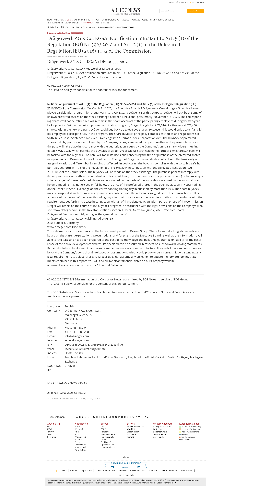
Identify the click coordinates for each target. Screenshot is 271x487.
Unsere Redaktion (169, 470)
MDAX (50, 429)
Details (159, 482)
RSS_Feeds (131, 434)
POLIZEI (145, 20)
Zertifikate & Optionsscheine (107, 443)
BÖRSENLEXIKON (182, 2)
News (64, 470)
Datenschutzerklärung (105, 470)
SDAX (49, 434)
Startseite (70, 27)
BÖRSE (70, 20)
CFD (102, 426)
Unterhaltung (80, 444)
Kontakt (130, 437)
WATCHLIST (200, 2)
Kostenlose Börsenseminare (160, 430)
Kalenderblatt (80, 450)
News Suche (193, 11)
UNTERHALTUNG (109, 20)
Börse (78, 27)
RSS (192, 2)
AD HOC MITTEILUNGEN (55, 23)
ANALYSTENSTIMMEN (72, 23)
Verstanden (168, 482)
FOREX (104, 429)
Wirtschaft (79, 429)
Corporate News (89, 27)
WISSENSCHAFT (124, 20)
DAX (49, 426)
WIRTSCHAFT (79, 20)
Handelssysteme (108, 434)
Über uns (152, 470)
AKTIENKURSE (59, 20)
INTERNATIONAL (157, 20)
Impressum (86, 470)
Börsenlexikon (57, 416)
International (80, 447)
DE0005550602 (77, 33)
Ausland (78, 439)
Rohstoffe (105, 431)
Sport (77, 434)
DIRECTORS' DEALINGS (102, 23)
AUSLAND (136, 20)
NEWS (49, 20)
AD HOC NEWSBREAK (136, 426)
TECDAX (50, 431)
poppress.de (158, 437)
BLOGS (171, 2)
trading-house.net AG (162, 426)
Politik (77, 431)
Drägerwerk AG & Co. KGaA (58, 33)
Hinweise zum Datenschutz (132, 470)
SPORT (97, 20)
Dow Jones (51, 437)
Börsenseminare (108, 447)
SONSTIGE (169, 20)
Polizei (77, 442)
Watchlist (131, 429)
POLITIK (89, 20)
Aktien (103, 439)
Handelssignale (107, 437)
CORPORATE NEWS (87, 23)
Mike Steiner (187, 470)
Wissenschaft (80, 437)
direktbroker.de (159, 434)
